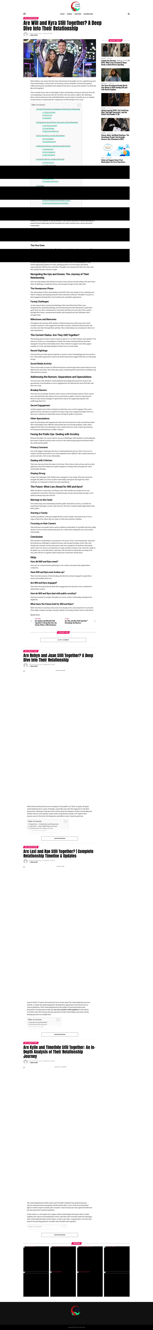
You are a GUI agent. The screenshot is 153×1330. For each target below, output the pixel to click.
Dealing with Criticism (50, 165)
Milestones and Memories (51, 131)
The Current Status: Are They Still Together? (51, 135)
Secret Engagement (49, 152)
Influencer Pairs (88, 14)
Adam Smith (34, 35)
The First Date (48, 115)
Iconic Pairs (77, 14)
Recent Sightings (49, 138)
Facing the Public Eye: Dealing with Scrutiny (50, 159)
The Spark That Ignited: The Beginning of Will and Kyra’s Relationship (58, 109)
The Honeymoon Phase (50, 125)
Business (69, 14)
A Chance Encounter (49, 112)
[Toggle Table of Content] (78, 105)
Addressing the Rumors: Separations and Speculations (53, 146)
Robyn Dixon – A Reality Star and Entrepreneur (44, 824)
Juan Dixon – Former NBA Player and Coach (43, 826)
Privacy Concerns (49, 162)
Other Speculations (49, 155)
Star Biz (62, 14)
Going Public (47, 118)
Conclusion (40, 185)
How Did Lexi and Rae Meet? (38, 1022)
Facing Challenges (49, 128)
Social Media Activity (50, 141)
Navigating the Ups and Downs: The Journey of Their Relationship (57, 122)
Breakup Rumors (49, 149)
